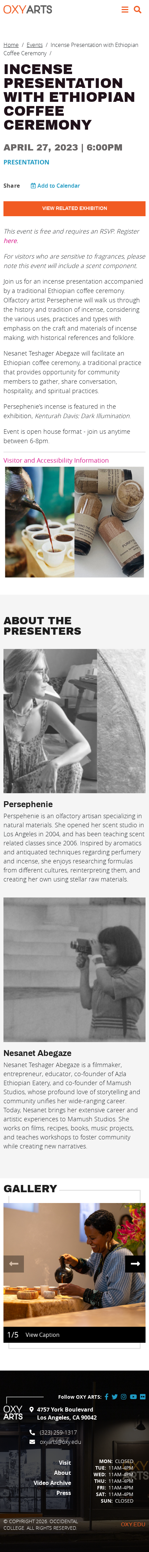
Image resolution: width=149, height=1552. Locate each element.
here (10, 240)
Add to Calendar (58, 185)
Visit (65, 1462)
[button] (135, 1264)
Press (63, 1493)
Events (35, 45)
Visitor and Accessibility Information (56, 460)
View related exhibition (74, 208)
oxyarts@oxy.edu (60, 1442)
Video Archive (52, 1483)
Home (11, 45)
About (62, 1473)
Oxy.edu (133, 1524)
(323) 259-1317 (58, 1432)
